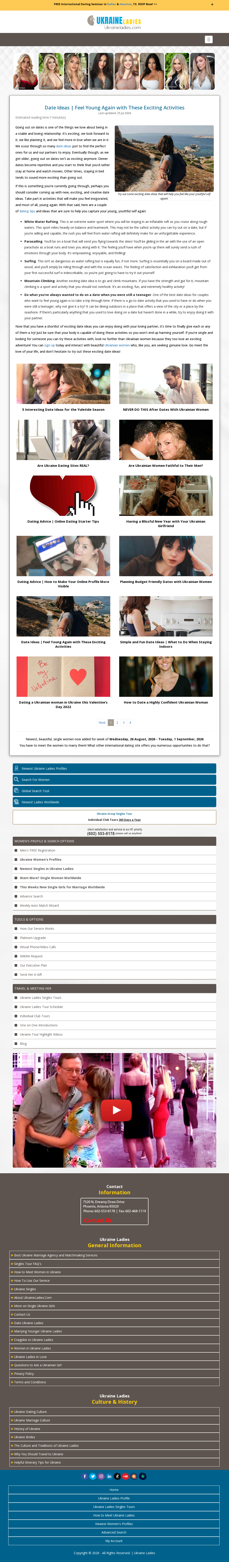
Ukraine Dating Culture (29, 1411)
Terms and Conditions (28, 1381)
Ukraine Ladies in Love (29, 1356)
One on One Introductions (38, 1025)
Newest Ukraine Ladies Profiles (44, 768)
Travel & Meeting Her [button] (33, 988)
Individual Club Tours (34, 1016)
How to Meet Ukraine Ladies (114, 1515)
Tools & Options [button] (29, 919)
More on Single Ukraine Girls (33, 1305)
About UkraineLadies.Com (31, 1297)
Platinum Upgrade (32, 938)
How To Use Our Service (30, 1280)
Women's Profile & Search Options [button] (44, 841)
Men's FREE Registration (37, 850)
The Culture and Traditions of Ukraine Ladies (45, 1445)
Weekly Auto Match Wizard (39, 905)
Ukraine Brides (23, 1436)
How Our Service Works (36, 928)
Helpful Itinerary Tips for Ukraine (36, 1462)
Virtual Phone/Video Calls (37, 947)
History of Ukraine (25, 1428)
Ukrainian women (117, 345)
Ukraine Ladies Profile (114, 1498)
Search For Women (36, 780)
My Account (114, 1541)
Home (114, 1490)
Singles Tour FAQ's (26, 1263)
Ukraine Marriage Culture (30, 1420)
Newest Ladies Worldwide (40, 802)
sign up (49, 345)
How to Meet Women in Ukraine (36, 1271)
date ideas (63, 146)
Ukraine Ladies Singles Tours (40, 997)
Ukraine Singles (23, 1288)
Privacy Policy (22, 1373)
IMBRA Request (31, 956)
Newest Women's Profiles (114, 1524)
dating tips (27, 211)
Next (102, 722)
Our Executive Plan (33, 965)
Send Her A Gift (30, 974)
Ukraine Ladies (144, 1553)
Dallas (111, 4)
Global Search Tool (35, 791)
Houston (126, 4)
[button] (134, 1476)
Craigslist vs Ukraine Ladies (32, 1339)
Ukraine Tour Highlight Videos (41, 1034)
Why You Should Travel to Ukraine (37, 1453)
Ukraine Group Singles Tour (114, 814)
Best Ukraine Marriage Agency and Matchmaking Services (54, 1255)
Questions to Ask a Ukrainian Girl (36, 1364)
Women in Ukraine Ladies (31, 1348)
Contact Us (20, 1314)
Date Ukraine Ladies (27, 1322)
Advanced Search (114, 1532)
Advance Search (31, 896)
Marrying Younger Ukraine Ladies (36, 1331)
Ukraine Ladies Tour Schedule (41, 1007)
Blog (23, 1043)
